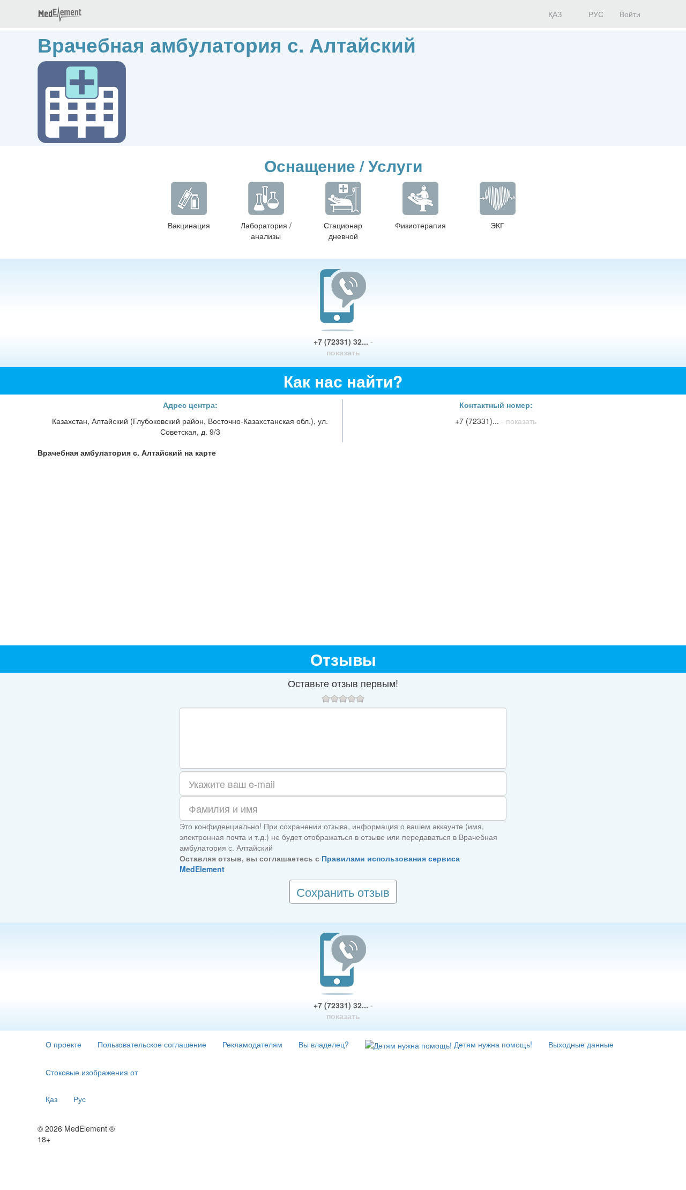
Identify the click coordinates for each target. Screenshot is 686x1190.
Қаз (51, 1099)
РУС (594, 14)
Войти (630, 14)
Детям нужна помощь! (492, 1044)
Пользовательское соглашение (152, 1044)
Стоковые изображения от (92, 1072)
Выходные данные (581, 1044)
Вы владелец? (324, 1044)
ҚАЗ (554, 14)
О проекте (63, 1044)
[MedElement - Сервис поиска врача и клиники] (59, 14)
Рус (79, 1099)
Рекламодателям (252, 1044)
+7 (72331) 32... (343, 347)
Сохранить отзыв (343, 891)
